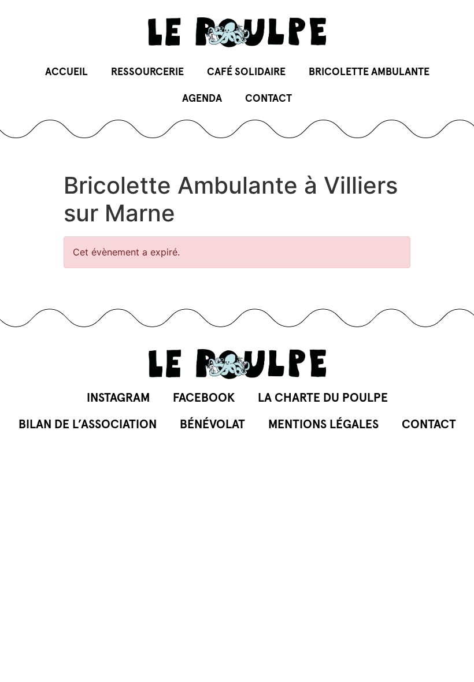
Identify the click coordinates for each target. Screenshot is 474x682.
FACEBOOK (204, 398)
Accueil (66, 72)
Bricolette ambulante (369, 72)
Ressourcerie (147, 72)
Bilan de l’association (87, 424)
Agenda (202, 99)
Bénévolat (212, 424)
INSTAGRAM (118, 398)
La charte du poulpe (323, 398)
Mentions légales (323, 424)
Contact (268, 99)
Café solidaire (246, 72)
